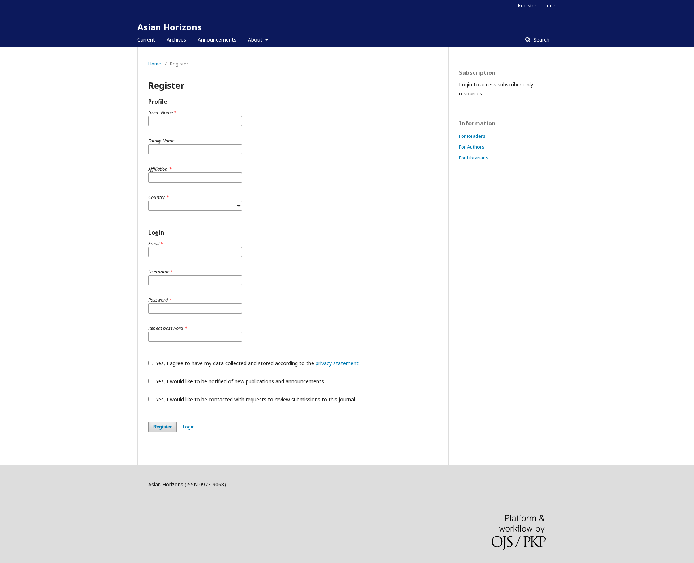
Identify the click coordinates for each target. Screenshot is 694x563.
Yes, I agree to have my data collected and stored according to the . (257, 363)
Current (146, 39)
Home (154, 63)
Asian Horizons (169, 27)
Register (527, 5)
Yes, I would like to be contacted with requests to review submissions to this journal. (255, 399)
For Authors (471, 147)
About (256, 39)
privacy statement (337, 363)
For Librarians (473, 157)
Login (551, 5)
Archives (176, 39)
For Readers (472, 136)
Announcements (217, 39)
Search (540, 39)
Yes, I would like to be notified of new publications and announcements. (239, 381)
